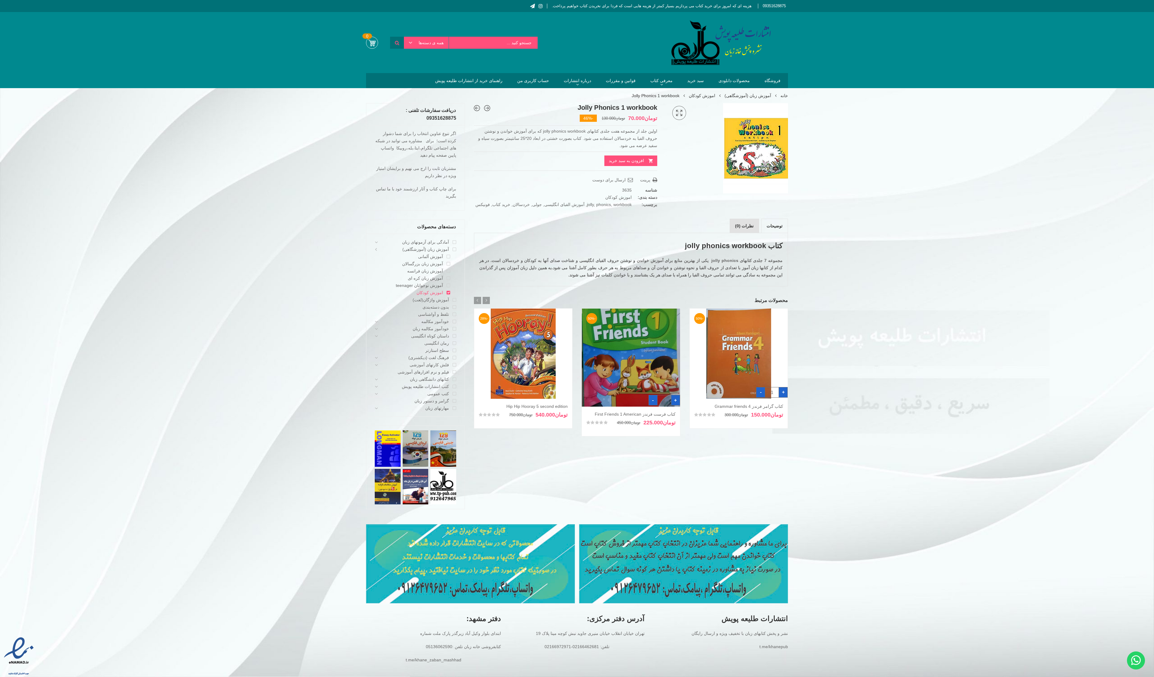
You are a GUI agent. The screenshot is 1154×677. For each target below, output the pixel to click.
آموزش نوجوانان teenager (419, 285)
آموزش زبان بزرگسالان (422, 263)
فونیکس (482, 204)
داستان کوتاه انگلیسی (430, 336)
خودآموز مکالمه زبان (431, 328)
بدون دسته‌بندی (436, 307)
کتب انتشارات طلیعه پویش (425, 386)
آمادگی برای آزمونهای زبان (425, 242)
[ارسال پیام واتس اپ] (1136, 660)
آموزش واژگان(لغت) (431, 299)
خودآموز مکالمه (435, 321)
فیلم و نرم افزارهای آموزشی (423, 372)
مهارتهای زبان (437, 408)
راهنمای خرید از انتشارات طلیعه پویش (468, 80)
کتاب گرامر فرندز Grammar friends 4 (749, 406)
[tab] (774, 226)
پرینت (646, 179)
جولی (537, 204)
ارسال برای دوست (609, 179)
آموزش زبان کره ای (425, 278)
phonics (603, 204)
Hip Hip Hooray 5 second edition (537, 406)
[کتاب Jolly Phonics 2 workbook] (477, 108)
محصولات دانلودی (734, 80)
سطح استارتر (437, 350)
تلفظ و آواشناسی (433, 314)
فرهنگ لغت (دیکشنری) (428, 357)
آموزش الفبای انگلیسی (564, 204)
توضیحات (775, 225)
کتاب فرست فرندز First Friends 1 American (635, 414)
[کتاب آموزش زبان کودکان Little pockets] (487, 108)
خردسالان (521, 204)
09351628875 (774, 6)
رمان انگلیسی (436, 343)
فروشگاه (772, 80)
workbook (622, 204)
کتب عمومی (438, 393)
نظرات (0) (744, 225)
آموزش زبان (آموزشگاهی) (748, 95)
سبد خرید (695, 80)
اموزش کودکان (702, 95)
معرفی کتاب (661, 80)
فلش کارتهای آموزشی (429, 364)
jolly (590, 204)
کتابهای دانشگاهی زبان (429, 379)
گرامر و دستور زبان (431, 401)
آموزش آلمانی (430, 256)
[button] (679, 113)
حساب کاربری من (533, 80)
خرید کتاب (501, 204)
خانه (784, 95)
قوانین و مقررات (621, 80)
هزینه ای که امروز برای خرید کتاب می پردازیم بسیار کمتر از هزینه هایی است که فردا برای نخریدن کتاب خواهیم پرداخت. (652, 6)
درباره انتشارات (577, 80)
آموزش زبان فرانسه (425, 271)
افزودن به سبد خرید (626, 160)
